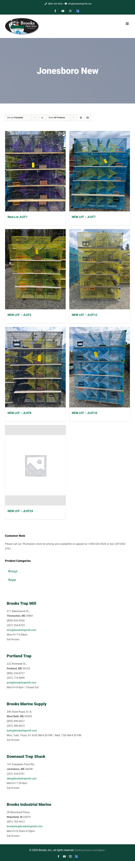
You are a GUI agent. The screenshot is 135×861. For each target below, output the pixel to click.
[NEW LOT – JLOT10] (99, 367)
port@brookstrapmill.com (21, 682)
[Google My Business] (76, 856)
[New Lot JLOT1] (35, 171)
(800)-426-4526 (55, 3)
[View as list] (87, 117)
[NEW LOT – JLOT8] (35, 367)
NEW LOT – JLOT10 (84, 413)
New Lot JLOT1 (17, 217)
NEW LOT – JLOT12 (84, 315)
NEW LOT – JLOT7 (83, 217)
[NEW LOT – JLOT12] (99, 269)
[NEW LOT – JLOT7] (99, 171)
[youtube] (64, 856)
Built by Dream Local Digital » (91, 850)
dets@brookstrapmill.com (22, 778)
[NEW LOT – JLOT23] (35, 465)
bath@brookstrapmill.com (22, 730)
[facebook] (58, 856)
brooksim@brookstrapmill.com (24, 826)
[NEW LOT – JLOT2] (35, 269)
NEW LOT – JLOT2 (19, 315)
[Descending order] (42, 117)
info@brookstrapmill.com (80, 3)
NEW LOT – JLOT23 (20, 511)
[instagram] (70, 856)
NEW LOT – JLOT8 (19, 413)
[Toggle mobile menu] (127, 23)
